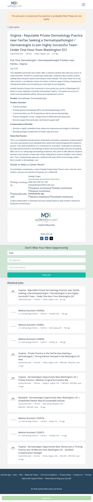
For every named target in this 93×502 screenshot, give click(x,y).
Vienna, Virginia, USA (50, 456)
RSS (20, 475)
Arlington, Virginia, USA (51, 383)
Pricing (88, 475)
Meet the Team (31, 475)
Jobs (15, 475)
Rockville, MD (54, 314)
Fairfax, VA (53, 421)
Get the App (6, 475)
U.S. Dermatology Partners (28, 314)
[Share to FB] (41, 238)
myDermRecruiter (16, 54)
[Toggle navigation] (83, 4)
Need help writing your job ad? (58, 478)
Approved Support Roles (32, 478)
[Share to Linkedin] (46, 238)
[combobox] (46, 253)
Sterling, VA (53, 342)
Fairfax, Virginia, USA (41, 54)
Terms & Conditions (48, 475)
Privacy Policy (65, 475)
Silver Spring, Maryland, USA (53, 404)
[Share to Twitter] (51, 238)
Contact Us (78, 475)
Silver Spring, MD (55, 328)
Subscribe (46, 275)
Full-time (29, 54)
